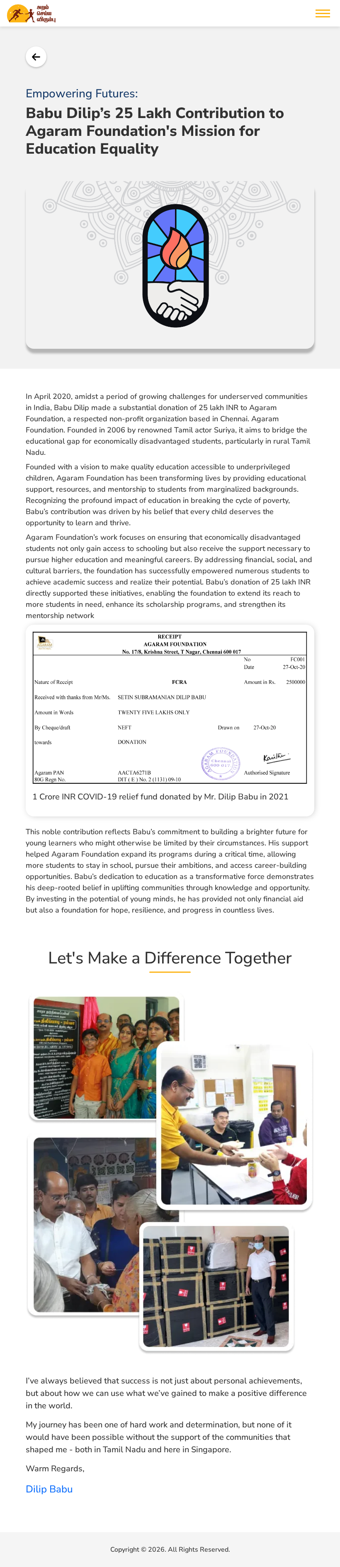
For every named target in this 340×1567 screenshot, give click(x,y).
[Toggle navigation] (323, 13)
